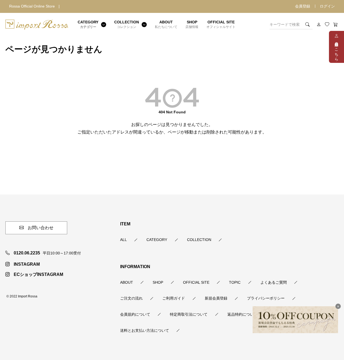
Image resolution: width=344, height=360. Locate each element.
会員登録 (302, 6)
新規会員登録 (216, 298)
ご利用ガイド (173, 298)
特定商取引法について (188, 314)
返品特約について (242, 314)
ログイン (327, 6)
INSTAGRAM (27, 264)
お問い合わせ (40, 227)
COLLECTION (199, 239)
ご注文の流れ (131, 298)
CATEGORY (156, 239)
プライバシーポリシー (266, 298)
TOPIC (235, 282)
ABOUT (126, 282)
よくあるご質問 (273, 282)
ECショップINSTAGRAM (38, 274)
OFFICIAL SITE (196, 282)
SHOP (158, 282)
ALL (123, 239)
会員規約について (135, 314)
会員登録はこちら (336, 49)
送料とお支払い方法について (144, 330)
